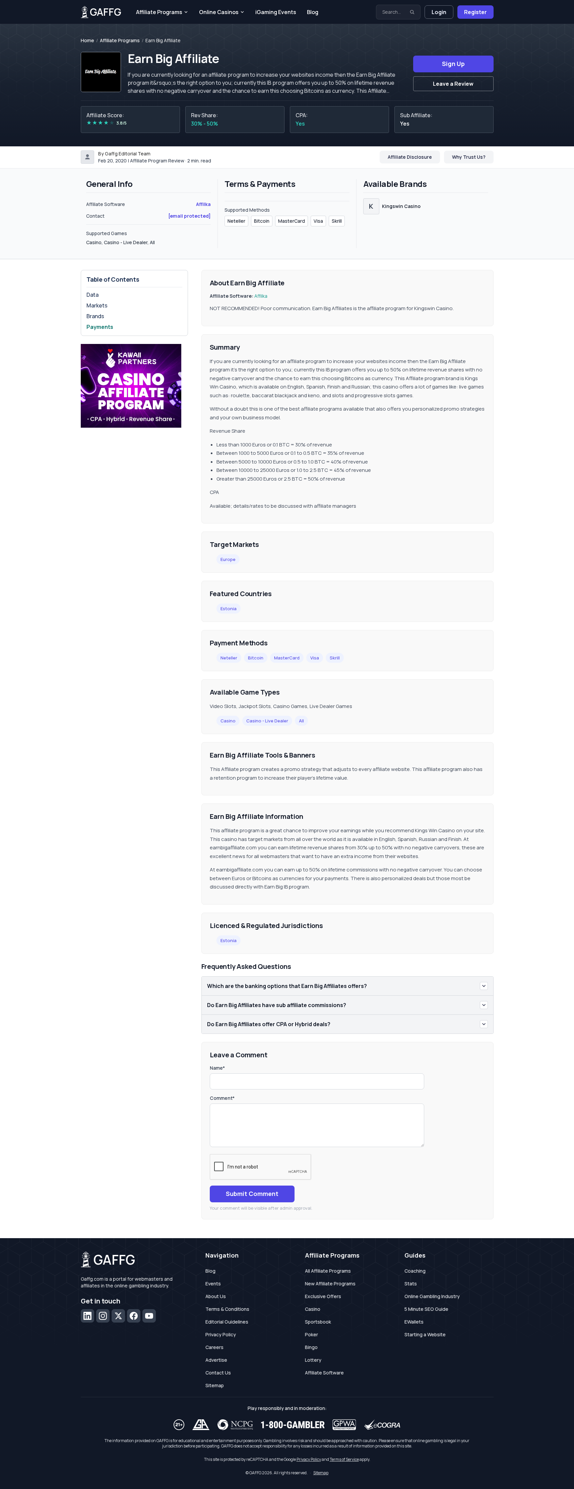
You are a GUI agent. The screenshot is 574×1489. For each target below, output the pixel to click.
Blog (312, 12)
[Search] (412, 12)
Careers (214, 1347)
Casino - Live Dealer (267, 721)
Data (92, 294)
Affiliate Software (324, 1372)
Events (213, 1283)
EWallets (414, 1322)
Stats (410, 1283)
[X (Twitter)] (118, 1316)
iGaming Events (275, 12)
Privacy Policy (220, 1334)
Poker (311, 1334)
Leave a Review (453, 83)
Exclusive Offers (323, 1296)
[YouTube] (149, 1316)
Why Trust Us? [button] (469, 157)
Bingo (311, 1347)
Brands (95, 316)
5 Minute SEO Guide (426, 1309)
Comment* (222, 1098)
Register (475, 12)
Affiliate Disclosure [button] (410, 157)
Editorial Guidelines (226, 1322)
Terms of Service (344, 1459)
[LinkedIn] (87, 1316)
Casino (228, 721)
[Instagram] (103, 1316)
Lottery (313, 1360)
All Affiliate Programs (328, 1271)
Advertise (216, 1360)
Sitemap (214, 1385)
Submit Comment (252, 1194)
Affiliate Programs (159, 12)
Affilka (203, 204)
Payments (99, 327)
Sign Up (453, 64)
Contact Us (218, 1372)
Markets (97, 305)
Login (439, 12)
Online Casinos (219, 12)
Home (87, 41)
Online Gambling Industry (432, 1296)
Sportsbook (318, 1322)
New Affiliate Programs (330, 1283)
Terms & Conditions (227, 1309)
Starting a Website (425, 1334)
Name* (217, 1068)
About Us (215, 1296)
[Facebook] (133, 1316)
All (301, 721)
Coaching (415, 1271)
